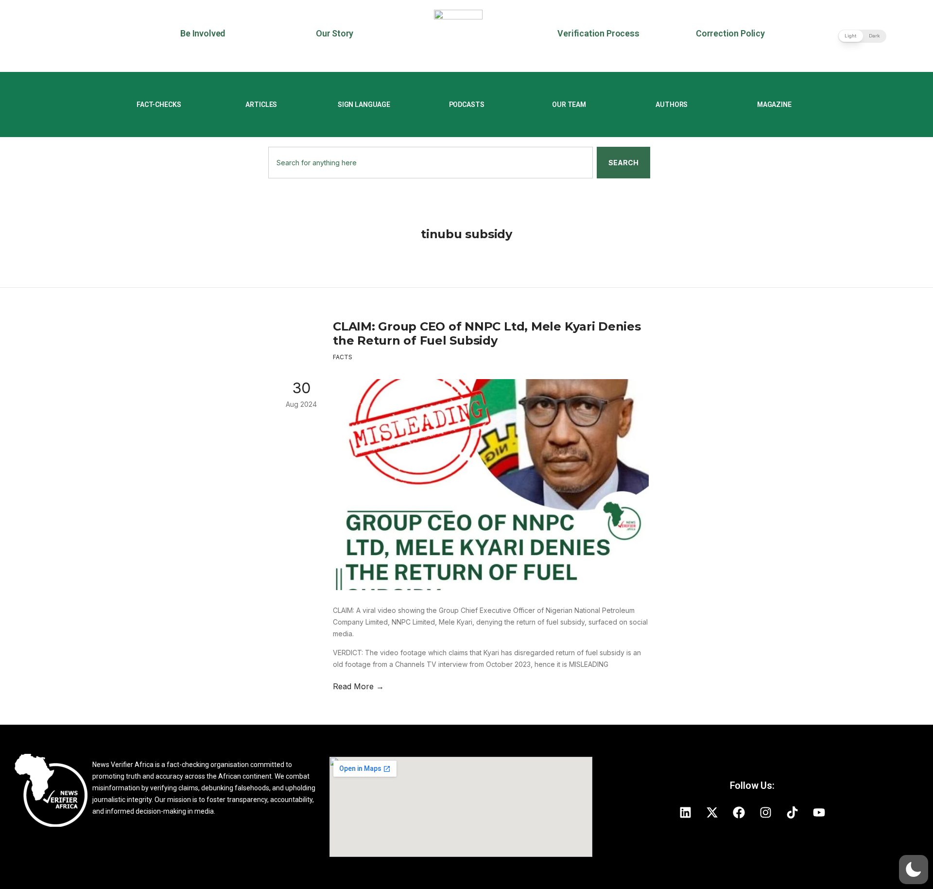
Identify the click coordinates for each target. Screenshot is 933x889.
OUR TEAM (569, 104)
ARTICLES (261, 104)
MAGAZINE (774, 104)
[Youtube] (819, 812)
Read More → (358, 686)
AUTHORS (672, 104)
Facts (342, 357)
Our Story (334, 33)
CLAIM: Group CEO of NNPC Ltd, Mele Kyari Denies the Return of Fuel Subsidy (487, 333)
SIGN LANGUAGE (364, 104)
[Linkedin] (685, 812)
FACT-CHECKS (159, 104)
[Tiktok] (792, 812)
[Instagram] (765, 812)
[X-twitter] (712, 812)
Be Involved (202, 33)
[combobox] (430, 162)
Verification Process (598, 33)
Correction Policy (730, 33)
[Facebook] (738, 812)
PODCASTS (466, 104)
